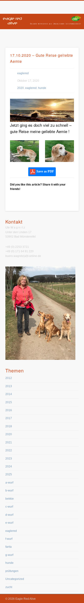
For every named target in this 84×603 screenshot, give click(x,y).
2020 (20, 88)
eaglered (23, 73)
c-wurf (9, 506)
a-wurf (9, 482)
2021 (8, 442)
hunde (42, 88)
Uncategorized (14, 579)
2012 (8, 378)
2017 (8, 418)
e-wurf (9, 522)
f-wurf (8, 538)
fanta (8, 546)
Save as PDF (44, 171)
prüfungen (11, 571)
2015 (8, 402)
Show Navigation (67, 42)
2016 (8, 410)
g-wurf (9, 555)
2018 (8, 426)
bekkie (9, 498)
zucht (8, 587)
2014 (8, 394)
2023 (8, 458)
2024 (8, 466)
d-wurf (9, 514)
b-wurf (9, 490)
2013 (8, 386)
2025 (8, 474)
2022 (8, 450)
